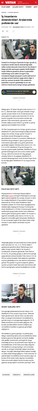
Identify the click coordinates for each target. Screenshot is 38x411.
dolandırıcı (16, 375)
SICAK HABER (5, 7)
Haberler (3, 12)
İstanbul (4, 63)
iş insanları (6, 375)
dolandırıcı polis (29, 375)
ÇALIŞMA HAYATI (17, 7)
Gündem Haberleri (13, 12)
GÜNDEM (28, 7)
